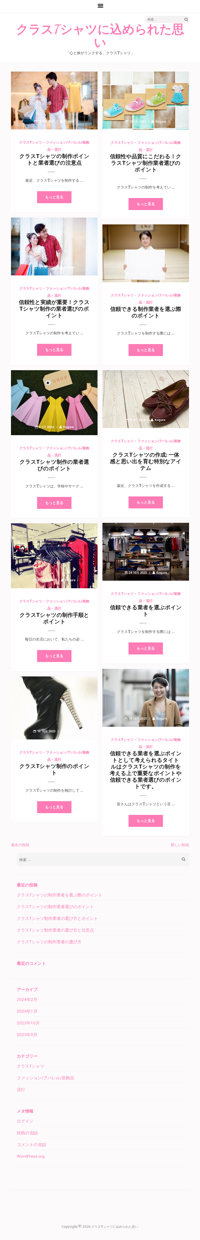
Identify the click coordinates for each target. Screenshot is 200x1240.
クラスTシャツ (30, 142)
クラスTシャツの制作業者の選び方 (49, 941)
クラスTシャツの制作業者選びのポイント (55, 906)
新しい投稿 (180, 844)
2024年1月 (27, 1011)
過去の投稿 (20, 844)
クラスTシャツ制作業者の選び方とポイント (57, 918)
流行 (57, 149)
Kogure (69, 121)
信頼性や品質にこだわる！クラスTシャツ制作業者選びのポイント (145, 163)
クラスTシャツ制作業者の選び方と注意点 (55, 930)
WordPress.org (31, 1156)
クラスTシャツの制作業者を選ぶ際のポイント (59, 895)
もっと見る (54, 197)
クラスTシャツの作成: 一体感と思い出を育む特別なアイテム (145, 461)
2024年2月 (27, 999)
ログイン (25, 1121)
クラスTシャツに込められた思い (100, 36)
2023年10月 (28, 1022)
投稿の (27, 1132)
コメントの (31, 1144)
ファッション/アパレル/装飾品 (45, 1077)
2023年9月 (27, 1034)
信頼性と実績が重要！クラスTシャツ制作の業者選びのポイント (54, 308)
